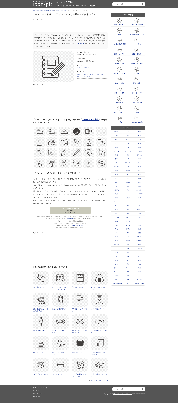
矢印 (128, 174)
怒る (116, 205)
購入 (116, 178)
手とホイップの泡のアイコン (60, 353)
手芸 (128, 256)
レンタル (128, 166)
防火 (116, 198)
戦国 (116, 209)
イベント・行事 (137, 93)
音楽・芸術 (119, 102)
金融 (139, 178)
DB (128, 131)
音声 (128, 143)
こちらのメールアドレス (77, 225)
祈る (139, 170)
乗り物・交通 (119, 63)
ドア (128, 159)
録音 (128, 186)
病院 (128, 190)
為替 (128, 264)
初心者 (139, 233)
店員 (128, 213)
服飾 (128, 272)
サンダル (116, 166)
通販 (139, 260)
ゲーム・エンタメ (119, 73)
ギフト (116, 225)
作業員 (128, 170)
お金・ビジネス (119, 24)
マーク (116, 143)
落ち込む (139, 209)
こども (116, 237)
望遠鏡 (128, 240)
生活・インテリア (119, 112)
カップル (116, 151)
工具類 (137, 112)
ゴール (128, 221)
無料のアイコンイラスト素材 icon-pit (122, 394)
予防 (128, 233)
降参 (139, 213)
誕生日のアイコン (38, 352)
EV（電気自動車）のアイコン (99, 332)
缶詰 (128, 283)
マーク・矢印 (136, 44)
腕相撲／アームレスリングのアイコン (79, 332)
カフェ (128, 225)
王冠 (128, 275)
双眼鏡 (128, 198)
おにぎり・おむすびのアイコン (99, 288)
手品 (128, 244)
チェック (128, 260)
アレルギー (128, 163)
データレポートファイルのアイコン (99, 353)
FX (139, 221)
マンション (139, 151)
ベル (116, 252)
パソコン (116, 217)
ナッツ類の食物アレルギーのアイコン (79, 375)
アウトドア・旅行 (136, 63)
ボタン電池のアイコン (98, 309)
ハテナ (139, 217)
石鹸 (128, 147)
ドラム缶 (139, 155)
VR (139, 201)
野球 (128, 237)
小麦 (128, 205)
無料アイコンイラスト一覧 (40, 388)
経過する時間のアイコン (60, 309)
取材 (88, 76)
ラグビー (116, 244)
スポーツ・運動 (119, 93)
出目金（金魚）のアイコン (99, 375)
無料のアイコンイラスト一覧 (99, 380)
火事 (116, 240)
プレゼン (139, 237)
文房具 (97, 74)
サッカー (116, 201)
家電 (116, 260)
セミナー (116, 272)
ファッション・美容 (136, 24)
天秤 (139, 159)
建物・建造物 (136, 54)
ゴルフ (116, 279)
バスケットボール (139, 283)
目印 (116, 264)
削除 (116, 221)
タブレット (116, 174)
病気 (139, 244)
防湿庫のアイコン (77, 287)
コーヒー (128, 139)
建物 (116, 229)
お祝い (116, 139)
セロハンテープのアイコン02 (60, 332)
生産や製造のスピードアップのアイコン (41, 310)
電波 (139, 256)
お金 (128, 135)
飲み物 (128, 182)
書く (78, 76)
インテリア (139, 194)
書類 (78, 74)
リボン (139, 264)
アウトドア (139, 225)
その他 (119, 122)
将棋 (128, 252)
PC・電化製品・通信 (119, 44)
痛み (116, 147)
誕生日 (116, 182)
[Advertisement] (70, 25)
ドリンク (116, 268)
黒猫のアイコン (77, 352)
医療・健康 (136, 83)
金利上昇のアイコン (39, 287)
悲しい (139, 252)
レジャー (128, 194)
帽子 (116, 159)
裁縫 (139, 229)
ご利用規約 (80, 43)
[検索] (142, 4)
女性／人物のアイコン (40, 330)
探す (139, 131)
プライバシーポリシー (39, 394)
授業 (128, 279)
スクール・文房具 (61, 10)
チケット (128, 201)
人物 (119, 34)
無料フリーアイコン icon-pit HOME (43, 10)
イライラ (116, 248)
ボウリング (128, 151)
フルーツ (139, 248)
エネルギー (139, 240)
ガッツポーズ (139, 190)
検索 (139, 174)
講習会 (128, 229)
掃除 (128, 155)
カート (116, 135)
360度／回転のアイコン (40, 374)
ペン (102, 74)
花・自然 (137, 73)
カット (139, 186)
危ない (128, 268)
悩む (116, 213)
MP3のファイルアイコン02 (80, 310)
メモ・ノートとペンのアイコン (70, 208)
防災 (116, 155)
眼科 (139, 272)
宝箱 (116, 170)
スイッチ (128, 217)
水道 (139, 198)
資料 (91, 74)
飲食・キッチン (119, 54)
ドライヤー (116, 275)
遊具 (139, 163)
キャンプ (139, 279)
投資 (139, 135)
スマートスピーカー (116, 283)
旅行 (139, 182)
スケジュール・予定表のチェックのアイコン (60, 288)
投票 (128, 209)
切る (139, 143)
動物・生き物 (119, 83)
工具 (139, 275)
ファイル (85, 74)
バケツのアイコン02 (58, 374)
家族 (116, 194)
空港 (139, 268)
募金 (139, 166)
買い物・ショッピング (136, 34)
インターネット (116, 131)
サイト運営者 (36, 396)
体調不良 (116, 190)
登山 (139, 139)
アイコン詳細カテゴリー (137, 122)
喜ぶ (139, 147)
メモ (83, 76)
